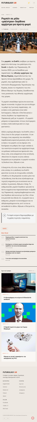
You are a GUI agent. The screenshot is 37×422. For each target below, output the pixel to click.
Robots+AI (23, 7)
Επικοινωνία (22, 387)
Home (2, 14)
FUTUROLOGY (8, 3)
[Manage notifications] (32, 418)
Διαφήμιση (22, 390)
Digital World (5, 7)
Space (4, 396)
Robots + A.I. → (32, 270)
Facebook (5, 402)
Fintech (31, 7)
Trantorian (6, 29)
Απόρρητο (21, 393)
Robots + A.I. (9, 14)
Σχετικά (21, 384)
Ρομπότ (5, 228)
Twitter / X (5, 405)
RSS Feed (5, 408)
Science (15, 7)
